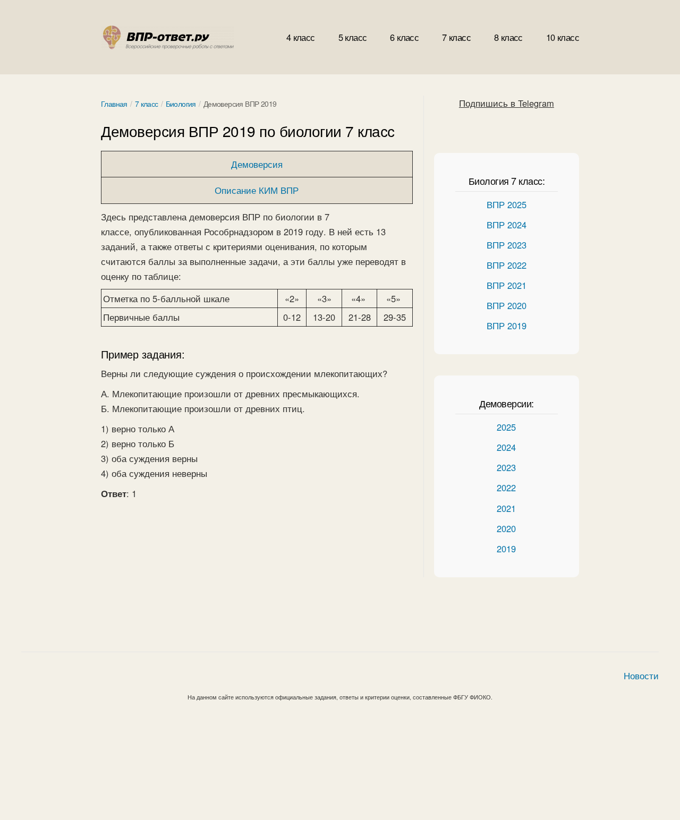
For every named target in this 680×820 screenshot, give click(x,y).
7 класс (456, 37)
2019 (506, 548)
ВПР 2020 (506, 305)
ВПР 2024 (506, 224)
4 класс (300, 37)
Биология (181, 103)
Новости (641, 675)
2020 (506, 528)
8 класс (508, 37)
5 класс (352, 37)
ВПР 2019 (506, 325)
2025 (506, 427)
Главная (114, 103)
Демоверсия (257, 164)
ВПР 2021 (506, 285)
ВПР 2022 (506, 265)
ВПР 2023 (506, 244)
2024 (506, 447)
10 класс (562, 37)
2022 (506, 487)
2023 (506, 467)
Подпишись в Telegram (506, 103)
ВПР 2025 (506, 204)
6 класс (404, 37)
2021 (506, 508)
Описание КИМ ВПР (257, 190)
